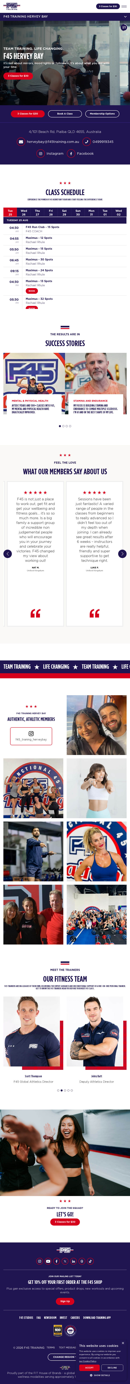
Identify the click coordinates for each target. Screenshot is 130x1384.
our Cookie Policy (87, 1361)
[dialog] (101, 1360)
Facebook (85, 153)
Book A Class (15, 76)
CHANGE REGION (63, 1357)
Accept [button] (89, 1367)
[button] (101, 1375)
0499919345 (103, 141)
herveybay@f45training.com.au (53, 141)
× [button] (123, 1343)
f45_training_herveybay (31, 739)
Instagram (55, 153)
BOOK (32, 291)
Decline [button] (112, 1367)
